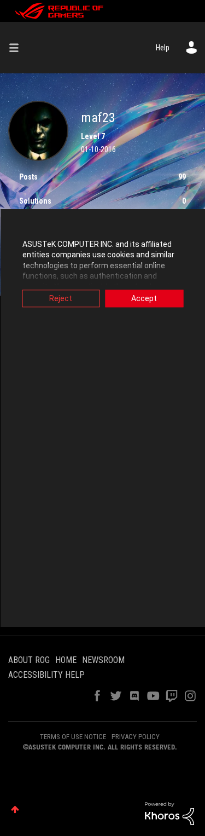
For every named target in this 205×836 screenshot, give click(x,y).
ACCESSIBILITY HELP (46, 675)
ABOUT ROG (29, 660)
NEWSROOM (103, 660)
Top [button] (15, 809)
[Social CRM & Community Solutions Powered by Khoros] (169, 813)
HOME (66, 660)
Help (162, 47)
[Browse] (18, 47)
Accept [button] (144, 298)
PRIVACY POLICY (136, 737)
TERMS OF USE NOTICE (73, 737)
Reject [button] (60, 298)
